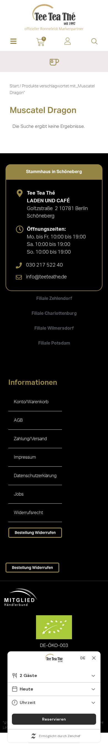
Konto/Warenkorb (31, 402)
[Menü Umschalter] (54, 63)
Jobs (19, 494)
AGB (18, 420)
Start (14, 86)
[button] (13, 42)
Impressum (25, 457)
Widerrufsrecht (28, 512)
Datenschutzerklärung (35, 476)
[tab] (54, 171)
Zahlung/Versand (30, 439)
